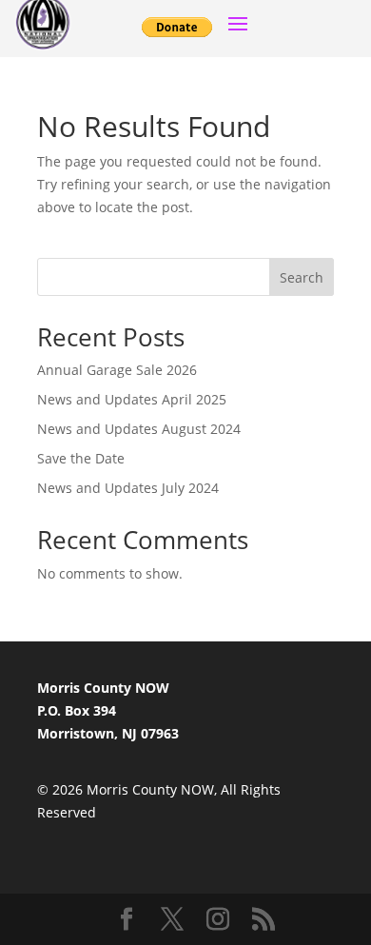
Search (301, 277)
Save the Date (81, 458)
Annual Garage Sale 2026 (117, 370)
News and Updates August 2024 (139, 429)
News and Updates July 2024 (128, 488)
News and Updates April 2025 (131, 399)
